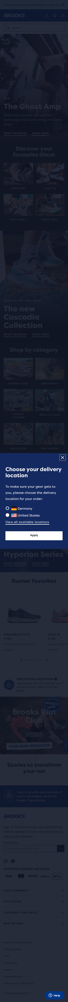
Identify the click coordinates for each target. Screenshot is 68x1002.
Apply (34, 535)
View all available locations (27, 522)
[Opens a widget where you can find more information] (54, 995)
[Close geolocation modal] (62, 457)
